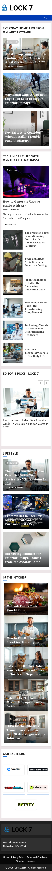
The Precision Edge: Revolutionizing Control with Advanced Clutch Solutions (13, 240)
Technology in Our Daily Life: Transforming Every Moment (13, 308)
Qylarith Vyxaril (15, 66)
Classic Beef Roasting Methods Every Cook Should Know (22, 606)
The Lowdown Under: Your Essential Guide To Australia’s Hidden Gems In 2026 (25, 424)
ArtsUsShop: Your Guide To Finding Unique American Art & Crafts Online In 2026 (25, 58)
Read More (10, 224)
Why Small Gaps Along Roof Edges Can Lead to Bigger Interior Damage (26, 99)
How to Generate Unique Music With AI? (26, 182)
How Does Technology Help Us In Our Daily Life (13, 353)
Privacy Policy (18, 857)
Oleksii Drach (12, 210)
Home (6, 857)
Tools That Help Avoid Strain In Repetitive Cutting (13, 262)
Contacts (31, 861)
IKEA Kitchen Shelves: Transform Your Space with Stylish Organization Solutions (25, 732)
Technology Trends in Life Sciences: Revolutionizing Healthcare (13, 330)
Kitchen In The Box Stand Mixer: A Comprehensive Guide (25, 702)
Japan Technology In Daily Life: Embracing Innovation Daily (13, 285)
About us (20, 861)
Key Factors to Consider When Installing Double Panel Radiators (23, 137)
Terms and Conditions (37, 857)
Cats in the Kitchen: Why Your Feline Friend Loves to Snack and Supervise (25, 670)
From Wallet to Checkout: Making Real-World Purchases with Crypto (24, 520)
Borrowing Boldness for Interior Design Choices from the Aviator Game (23, 558)
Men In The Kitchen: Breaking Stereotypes (23, 640)
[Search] (45, 18)
